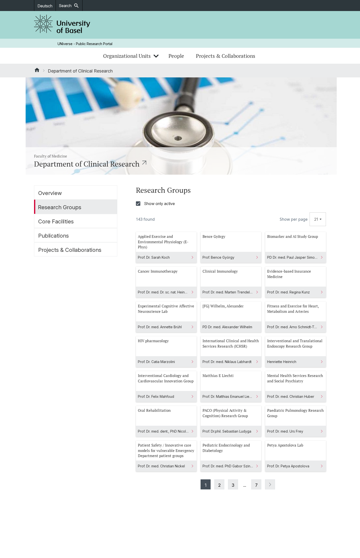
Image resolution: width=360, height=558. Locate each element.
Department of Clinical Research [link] (80, 70)
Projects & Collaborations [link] (225, 55)
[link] (62, 25)
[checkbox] (231, 203)
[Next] (270, 484)
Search (69, 6)
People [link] (176, 55)
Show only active (159, 203)
